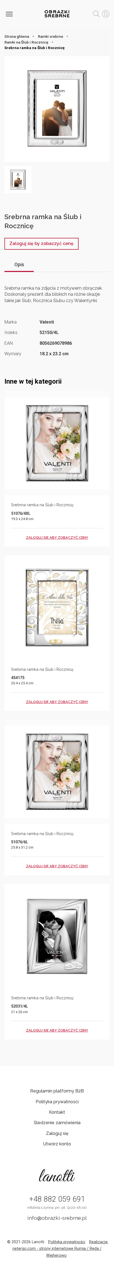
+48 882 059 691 (57, 1199)
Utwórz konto (57, 1143)
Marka (10, 322)
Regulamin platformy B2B (57, 1091)
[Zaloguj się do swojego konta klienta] (106, 14)
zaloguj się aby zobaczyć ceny (57, 537)
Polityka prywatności (57, 1101)
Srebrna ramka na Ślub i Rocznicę (42, 504)
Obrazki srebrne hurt (57, 13)
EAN (8, 343)
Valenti (47, 322)
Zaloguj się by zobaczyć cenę (41, 243)
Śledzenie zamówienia (57, 1122)
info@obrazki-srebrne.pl (57, 1218)
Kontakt (57, 1112)
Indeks (10, 332)
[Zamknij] (9, 14)
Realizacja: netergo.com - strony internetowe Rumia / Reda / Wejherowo (60, 1249)
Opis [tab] (19, 264)
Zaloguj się (57, 1133)
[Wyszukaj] (96, 13)
